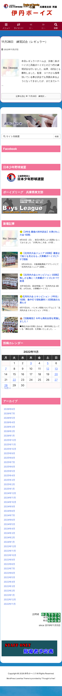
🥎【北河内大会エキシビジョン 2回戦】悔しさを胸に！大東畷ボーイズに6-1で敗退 (40, 277)
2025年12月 (10, 440)
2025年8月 (9, 457)
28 (5, 385)
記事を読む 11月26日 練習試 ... (31, 96)
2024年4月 (9, 528)
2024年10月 (10, 502)
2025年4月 (9, 475)
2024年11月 (10, 497)
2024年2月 (9, 537)
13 (56, 368)
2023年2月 (9, 590)
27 (56, 379)
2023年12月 (10, 546)
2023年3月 (9, 586)
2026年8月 (9, 409)
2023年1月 (9, 595)
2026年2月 (9, 431)
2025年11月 (10, 444)
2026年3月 (9, 426)
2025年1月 (9, 488)
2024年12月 (10, 493)
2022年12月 (10, 599)
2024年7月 (9, 515)
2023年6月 (9, 573)
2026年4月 (9, 422)
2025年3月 (9, 479)
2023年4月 (9, 581)
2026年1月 (9, 435)
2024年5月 (9, 524)
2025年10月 (10, 448)
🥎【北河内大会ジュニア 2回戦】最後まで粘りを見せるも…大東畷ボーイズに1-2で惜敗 (40, 256)
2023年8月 (9, 564)
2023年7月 (9, 568)
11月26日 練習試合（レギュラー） (24, 41)
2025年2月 (9, 484)
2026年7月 (9, 413)
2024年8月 (9, 511)
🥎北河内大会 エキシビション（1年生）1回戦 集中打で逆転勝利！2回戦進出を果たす (40, 299)
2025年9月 (9, 453)
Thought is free (48, 678)
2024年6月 (9, 519)
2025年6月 (9, 466)
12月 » (7, 388)
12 (47, 368)
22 (14, 379)
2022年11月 (10, 604)
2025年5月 (9, 471)
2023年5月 (9, 577)
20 (56, 374)
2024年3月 (9, 533)
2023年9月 (9, 559)
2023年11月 (10, 550)
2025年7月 (9, 462)
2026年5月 (9, 417)
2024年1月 (9, 542)
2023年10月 (10, 555)
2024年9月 (9, 506)
